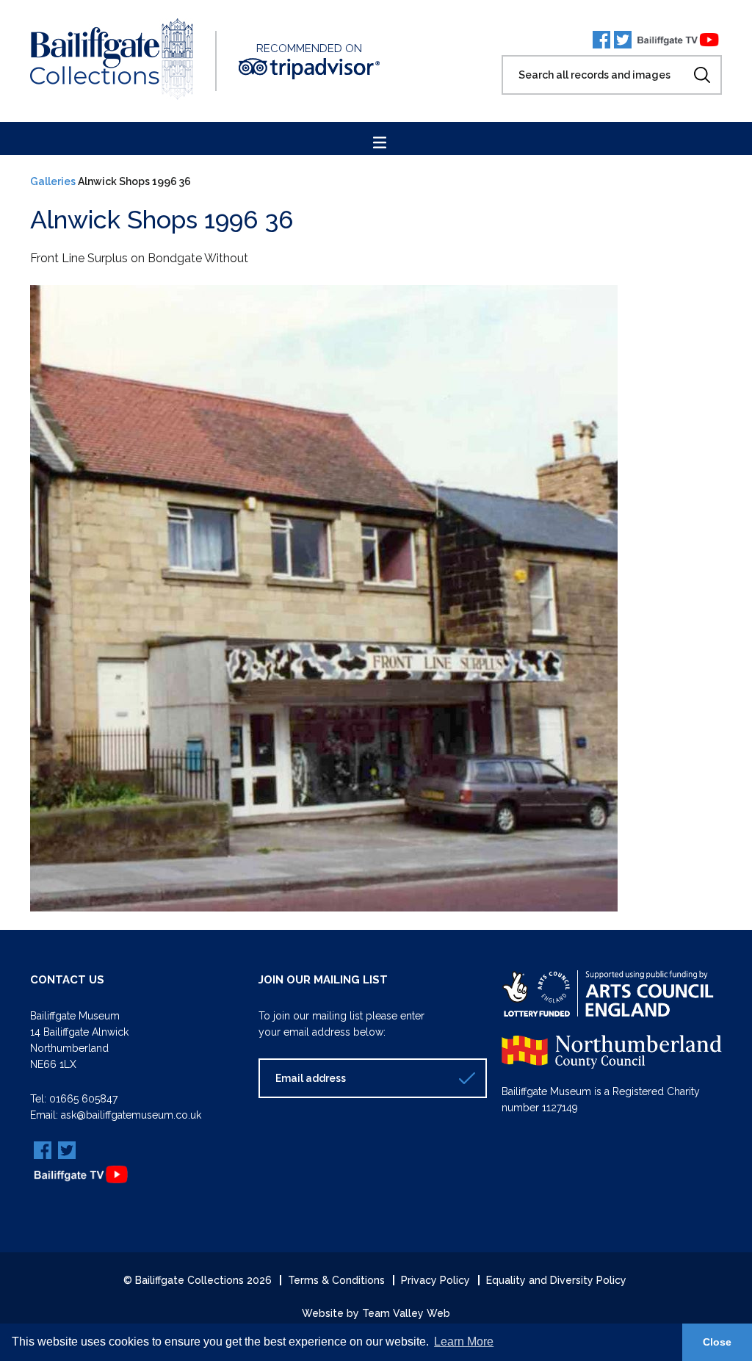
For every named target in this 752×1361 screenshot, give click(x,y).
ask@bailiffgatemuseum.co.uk (131, 1115)
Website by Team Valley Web (376, 1313)
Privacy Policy (435, 1280)
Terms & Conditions (336, 1280)
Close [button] (717, 1342)
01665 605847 (83, 1099)
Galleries (53, 181)
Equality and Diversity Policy (556, 1280)
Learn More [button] (464, 1341)
